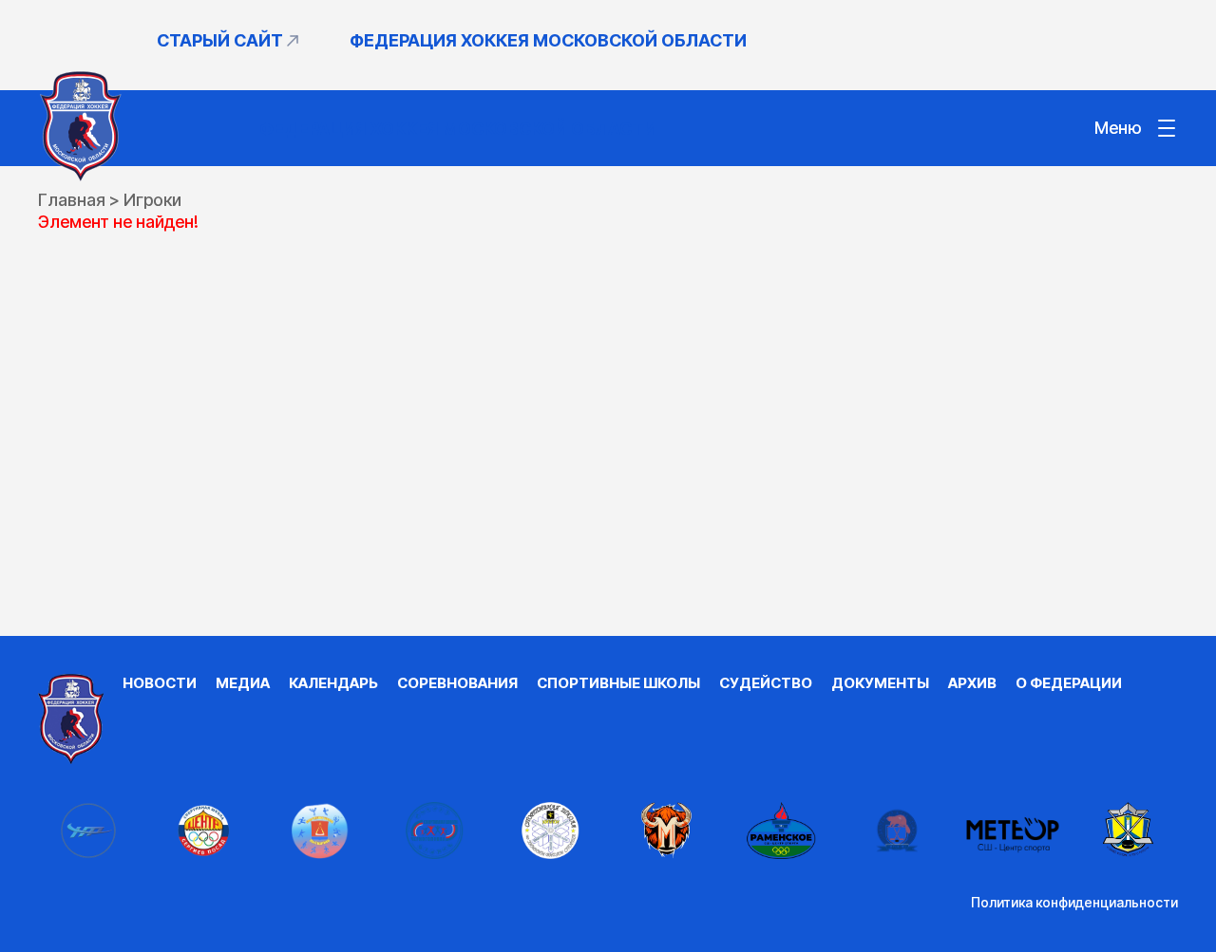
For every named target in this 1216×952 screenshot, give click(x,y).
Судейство (765, 683)
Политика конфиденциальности (1074, 902)
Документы (880, 683)
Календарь (333, 683)
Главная (71, 200)
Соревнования (457, 683)
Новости (160, 683)
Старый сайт (220, 40)
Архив (972, 683)
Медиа (243, 683)
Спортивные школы (618, 683)
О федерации (1069, 683)
